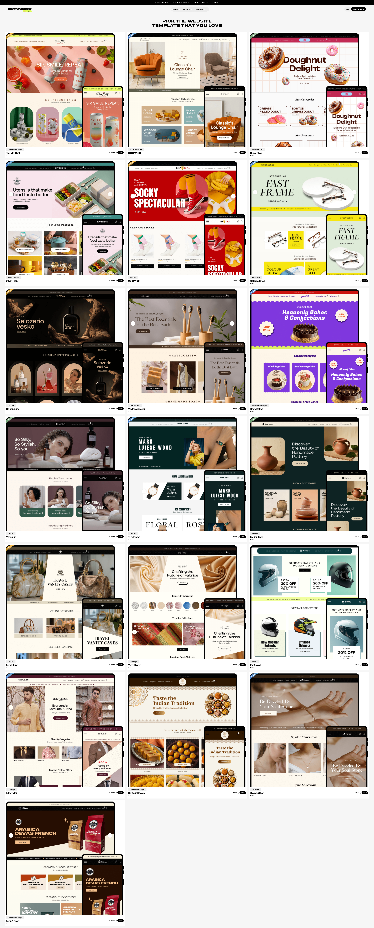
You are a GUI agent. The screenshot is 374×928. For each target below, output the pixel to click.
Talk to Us (214, 2)
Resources (199, 9)
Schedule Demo (358, 9)
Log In (348, 9)
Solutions (186, 9)
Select (120, 152)
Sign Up (205, 2)
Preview (113, 152)
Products (175, 9)
